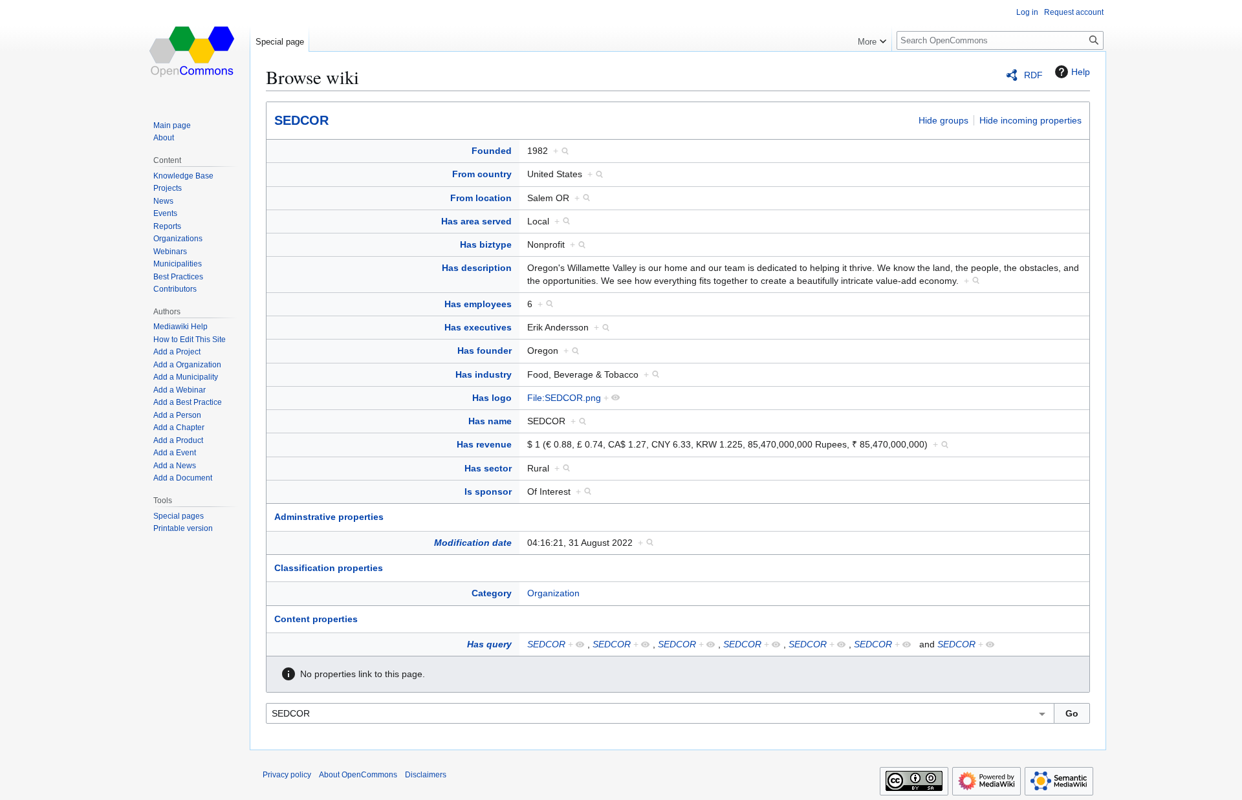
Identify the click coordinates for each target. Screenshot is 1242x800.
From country (482, 174)
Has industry (483, 374)
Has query (489, 644)
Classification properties (328, 568)
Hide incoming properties (1030, 120)
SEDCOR (301, 120)
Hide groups (943, 120)
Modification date (473, 542)
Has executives (478, 327)
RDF (1033, 75)
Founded (492, 151)
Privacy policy (287, 774)
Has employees (478, 304)
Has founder (484, 350)
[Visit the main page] (193, 51)
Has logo (492, 398)
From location (481, 198)
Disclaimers (425, 774)
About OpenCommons (358, 774)
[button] (872, 39)
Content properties (316, 619)
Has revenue (484, 444)
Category (492, 593)
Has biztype (486, 244)
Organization (553, 593)
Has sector (488, 468)
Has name (490, 421)
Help (1080, 72)
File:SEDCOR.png (564, 398)
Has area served (476, 221)
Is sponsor (488, 491)
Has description (477, 268)
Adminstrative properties (329, 517)
